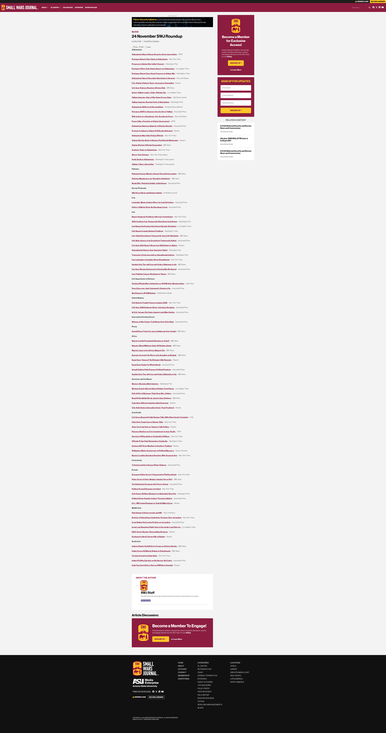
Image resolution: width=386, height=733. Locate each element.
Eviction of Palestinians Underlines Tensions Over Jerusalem (156, 518)
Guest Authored (205, 682)
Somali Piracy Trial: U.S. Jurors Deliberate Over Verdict (154, 331)
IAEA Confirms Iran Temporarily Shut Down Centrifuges (154, 222)
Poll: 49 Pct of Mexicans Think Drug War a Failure (151, 393)
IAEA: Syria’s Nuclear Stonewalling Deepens (150, 532)
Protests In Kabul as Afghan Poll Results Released (152, 131)
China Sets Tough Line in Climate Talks (147, 422)
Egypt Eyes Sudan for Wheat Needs (146, 365)
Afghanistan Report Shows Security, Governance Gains (154, 54)
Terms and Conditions (151, 719)
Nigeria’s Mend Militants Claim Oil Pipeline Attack (151, 346)
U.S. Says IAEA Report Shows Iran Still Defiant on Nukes (154, 245)
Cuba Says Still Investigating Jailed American (150, 403)
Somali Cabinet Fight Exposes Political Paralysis (151, 370)
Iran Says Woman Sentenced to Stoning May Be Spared (154, 269)
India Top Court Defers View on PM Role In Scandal (152, 565)
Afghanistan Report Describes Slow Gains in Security (153, 78)
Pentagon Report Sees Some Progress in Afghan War (153, 74)
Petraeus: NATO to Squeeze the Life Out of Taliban (152, 112)
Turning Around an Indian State (144, 556)
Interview (202, 679)
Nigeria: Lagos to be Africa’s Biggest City (148, 350)
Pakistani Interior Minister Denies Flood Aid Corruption (154, 174)
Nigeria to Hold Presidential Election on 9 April (150, 341)
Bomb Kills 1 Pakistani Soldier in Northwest (149, 183)
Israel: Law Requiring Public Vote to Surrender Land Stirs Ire (156, 527)
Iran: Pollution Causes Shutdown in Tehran (149, 274)
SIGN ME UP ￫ (236, 63)
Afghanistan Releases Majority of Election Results (152, 126)
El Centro (55, 7)
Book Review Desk (206, 698)
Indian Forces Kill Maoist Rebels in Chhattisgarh (151, 551)
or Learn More (176, 639)
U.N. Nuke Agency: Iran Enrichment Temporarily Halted (154, 241)
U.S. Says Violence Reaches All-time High (148, 88)
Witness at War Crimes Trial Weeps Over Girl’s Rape (153, 322)
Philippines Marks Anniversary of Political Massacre (153, 451)
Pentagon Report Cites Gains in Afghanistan (150, 59)
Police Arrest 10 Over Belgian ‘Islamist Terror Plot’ (152, 479)
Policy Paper (203, 688)
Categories (203, 663)
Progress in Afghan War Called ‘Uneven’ (148, 64)
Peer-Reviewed (204, 692)
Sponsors (79, 7)
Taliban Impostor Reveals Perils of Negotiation (150, 102)
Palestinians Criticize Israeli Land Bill (147, 513)
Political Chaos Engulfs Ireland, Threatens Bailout (152, 498)
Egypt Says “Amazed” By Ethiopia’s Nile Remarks (151, 360)
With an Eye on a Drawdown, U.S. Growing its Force (152, 117)
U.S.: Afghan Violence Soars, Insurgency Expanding (153, 83)
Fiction (201, 701)
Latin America (236, 679)
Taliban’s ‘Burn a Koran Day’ (143, 164)
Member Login (362, 1)
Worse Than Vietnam (140, 155)
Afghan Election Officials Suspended (147, 145)
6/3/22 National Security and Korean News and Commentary (235, 127)
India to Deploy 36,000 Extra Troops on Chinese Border (154, 546)
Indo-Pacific (235, 676)
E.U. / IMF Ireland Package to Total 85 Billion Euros (152, 503)
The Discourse (204, 685)
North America (237, 682)
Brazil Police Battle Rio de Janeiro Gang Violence (151, 398)
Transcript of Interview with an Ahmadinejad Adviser (153, 255)
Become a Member (378, 1)
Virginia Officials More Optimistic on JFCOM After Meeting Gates (158, 284)
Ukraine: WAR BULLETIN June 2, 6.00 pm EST (234, 139)
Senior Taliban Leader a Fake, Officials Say (149, 93)
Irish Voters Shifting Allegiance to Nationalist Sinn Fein (154, 494)
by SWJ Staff (136, 41)
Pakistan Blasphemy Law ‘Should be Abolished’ (151, 179)
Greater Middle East (239, 672)
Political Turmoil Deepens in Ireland (146, 489)
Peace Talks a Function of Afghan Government (151, 121)
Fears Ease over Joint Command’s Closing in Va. (151, 288)
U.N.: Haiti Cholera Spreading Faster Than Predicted (153, 408)
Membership (183, 676)
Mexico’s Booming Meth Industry (145, 384)
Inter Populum (91, 7)
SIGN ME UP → (160, 639)
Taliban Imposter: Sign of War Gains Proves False (151, 97)
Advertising (183, 679)
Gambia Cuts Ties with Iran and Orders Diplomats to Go (154, 265)
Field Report (203, 695)
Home (180, 663)
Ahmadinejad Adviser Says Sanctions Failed (149, 250)
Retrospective (204, 669)
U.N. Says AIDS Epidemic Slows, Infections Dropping (153, 307)
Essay (200, 672)
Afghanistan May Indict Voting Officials (147, 136)
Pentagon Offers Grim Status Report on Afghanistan (153, 69)
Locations (235, 663)
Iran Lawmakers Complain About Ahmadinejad (150, 260)
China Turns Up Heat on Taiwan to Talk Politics (150, 427)
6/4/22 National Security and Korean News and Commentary (235, 152)
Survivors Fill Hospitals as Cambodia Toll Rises (150, 436)
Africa (233, 666)
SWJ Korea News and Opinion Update (147, 193)
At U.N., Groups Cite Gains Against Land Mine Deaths (153, 312)
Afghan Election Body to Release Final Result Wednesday (155, 140)
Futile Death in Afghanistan (143, 159)
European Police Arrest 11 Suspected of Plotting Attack (154, 475)
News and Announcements (210, 705)
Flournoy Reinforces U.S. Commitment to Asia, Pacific (153, 432)
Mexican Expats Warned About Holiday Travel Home (153, 389)
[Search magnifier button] (369, 7)
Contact (182, 672)
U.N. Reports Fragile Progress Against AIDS (149, 303)
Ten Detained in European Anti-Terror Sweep (150, 484)
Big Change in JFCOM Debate (144, 293)
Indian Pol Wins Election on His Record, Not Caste (152, 561)
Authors (182, 669)
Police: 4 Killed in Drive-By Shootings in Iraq (149, 207)
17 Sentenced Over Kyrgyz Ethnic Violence (149, 465)
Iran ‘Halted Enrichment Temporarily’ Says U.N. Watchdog (155, 236)
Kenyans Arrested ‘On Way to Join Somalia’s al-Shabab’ (154, 355)
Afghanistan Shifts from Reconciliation (147, 107)
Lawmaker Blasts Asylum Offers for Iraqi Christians (153, 202)
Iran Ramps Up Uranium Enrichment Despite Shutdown (154, 226)
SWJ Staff (148, 593)
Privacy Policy (138, 719)
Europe (233, 669)
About (44, 7)
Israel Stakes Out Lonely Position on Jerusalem (151, 522)
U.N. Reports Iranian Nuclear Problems (147, 231)
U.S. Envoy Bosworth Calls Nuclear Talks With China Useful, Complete (160, 417)
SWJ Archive (68, 7)
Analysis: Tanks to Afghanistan (144, 150)
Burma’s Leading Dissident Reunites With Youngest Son (154, 456)
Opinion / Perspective (207, 676)
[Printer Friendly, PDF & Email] (141, 47)
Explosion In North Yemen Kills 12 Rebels (148, 537)
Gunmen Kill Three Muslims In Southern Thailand (152, 446)
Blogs (135, 32)
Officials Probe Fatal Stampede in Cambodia (149, 441)
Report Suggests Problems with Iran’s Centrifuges (152, 217)
